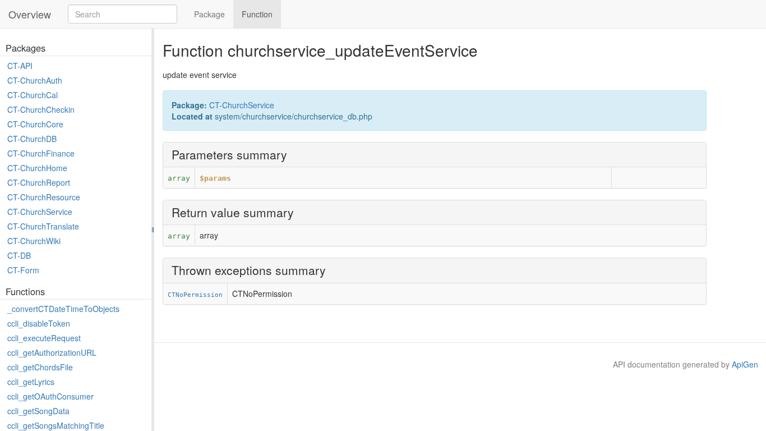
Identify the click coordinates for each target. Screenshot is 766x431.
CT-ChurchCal (32, 94)
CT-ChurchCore (35, 124)
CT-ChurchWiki (34, 240)
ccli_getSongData (38, 410)
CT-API (20, 65)
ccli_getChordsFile (40, 367)
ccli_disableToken (38, 323)
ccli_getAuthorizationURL (51, 352)
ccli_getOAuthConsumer (50, 396)
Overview (29, 14)
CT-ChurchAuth (34, 80)
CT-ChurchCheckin (41, 109)
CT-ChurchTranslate (43, 226)
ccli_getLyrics (30, 381)
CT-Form (23, 270)
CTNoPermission (195, 295)
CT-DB (19, 255)
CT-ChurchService (39, 211)
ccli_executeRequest (44, 337)
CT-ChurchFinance (41, 153)
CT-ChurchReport (38, 182)
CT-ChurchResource (43, 197)
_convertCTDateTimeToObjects (63, 308)
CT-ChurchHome (37, 167)
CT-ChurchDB (32, 138)
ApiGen (745, 364)
